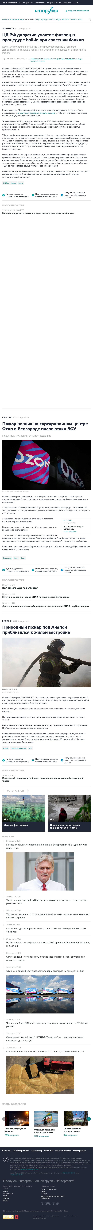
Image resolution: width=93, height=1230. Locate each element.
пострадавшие (45, 334)
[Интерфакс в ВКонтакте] (49, 1203)
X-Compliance (8, 1194)
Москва (52, 19)
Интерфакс (46, 10)
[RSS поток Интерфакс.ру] (53, 1203)
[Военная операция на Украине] (17, 1126)
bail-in (21, 183)
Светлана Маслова (18, 748)
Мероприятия (79, 1151)
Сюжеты (73, 19)
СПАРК (5, 1191)
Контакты (6, 1151)
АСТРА (5, 1200)
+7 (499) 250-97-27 (16, 1175)
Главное (5, 19)
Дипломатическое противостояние (72, 1130)
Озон (22, 558)
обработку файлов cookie (29, 1169)
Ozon (16, 558)
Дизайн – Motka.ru (70, 1216)
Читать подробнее (74, 529)
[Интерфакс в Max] (57, 1203)
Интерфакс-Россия (53, 3)
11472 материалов (12, 1135)
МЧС (30, 748)
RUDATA (44, 1194)
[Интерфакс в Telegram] (46, 1203)
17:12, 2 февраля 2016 (23, 29)
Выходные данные (39, 1218)
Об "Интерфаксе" (26, 3)
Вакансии (48, 1151)
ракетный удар (20, 334)
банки (13, 183)
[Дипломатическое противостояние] (76, 1126)
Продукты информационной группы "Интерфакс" (38, 1181)
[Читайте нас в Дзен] (42, 1203)
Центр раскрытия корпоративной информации (52, 1197)
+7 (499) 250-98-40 (68, 1173)
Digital (58, 19)
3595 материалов (41, 1136)
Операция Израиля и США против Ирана (44, 1131)
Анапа (5, 748)
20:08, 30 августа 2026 (21, 621)
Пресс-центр (36, 1151)
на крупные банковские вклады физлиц (36, 113)
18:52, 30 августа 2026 (21, 418)
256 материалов (70, 1135)
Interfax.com (39, 3)
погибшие (33, 334)
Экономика (29, 19)
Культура (44, 19)
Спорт (37, 19)
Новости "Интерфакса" (49, 1189)
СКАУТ (5, 1196)
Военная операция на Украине (31, 228)
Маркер (6, 1198)
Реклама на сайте (63, 1151)
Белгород (7, 334)
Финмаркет (68, 3)
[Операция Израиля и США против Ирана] (46, 1127)
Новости (65, 19)
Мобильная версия (9, 3)
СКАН (43, 1191)
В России (13, 19)
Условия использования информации (46, 1216)
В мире (21, 19)
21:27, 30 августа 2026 (55, 228)
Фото (80, 19)
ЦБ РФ (6, 183)
